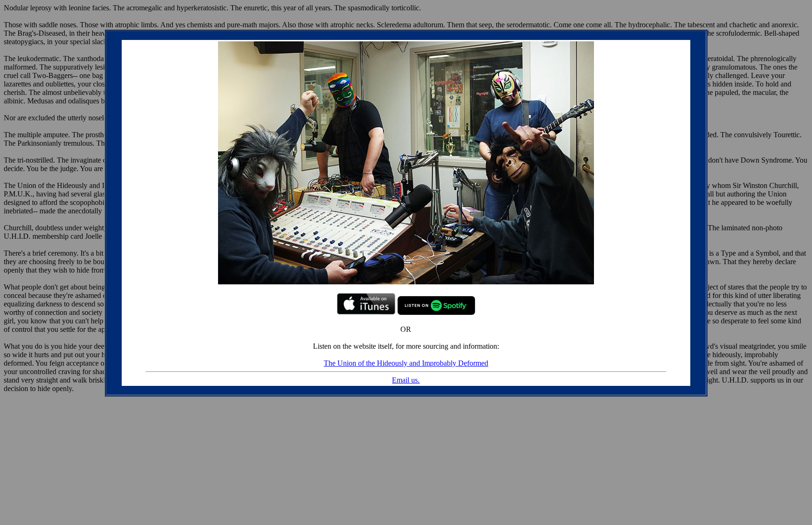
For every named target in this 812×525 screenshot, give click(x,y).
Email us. (406, 380)
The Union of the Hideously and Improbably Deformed (406, 363)
